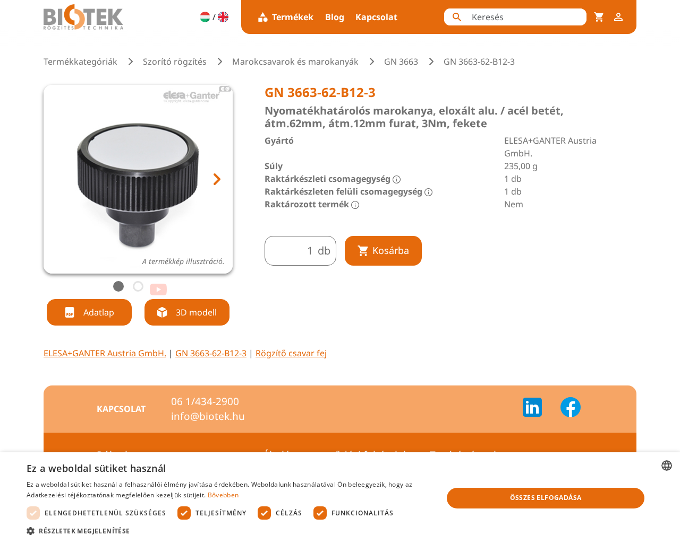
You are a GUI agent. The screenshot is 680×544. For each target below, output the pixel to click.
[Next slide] (216, 179)
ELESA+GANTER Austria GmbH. (105, 353)
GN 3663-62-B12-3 (210, 353)
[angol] (223, 17)
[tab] (118, 286)
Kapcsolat (376, 17)
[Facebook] (570, 408)
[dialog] (340, 498)
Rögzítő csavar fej (291, 353)
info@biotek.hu (208, 416)
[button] (229, 530)
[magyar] (205, 17)
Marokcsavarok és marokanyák (295, 61)
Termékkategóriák (80, 61)
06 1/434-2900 (205, 401)
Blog (334, 17)
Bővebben (223, 494)
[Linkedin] (539, 408)
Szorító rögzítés (175, 61)
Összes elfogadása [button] (546, 497)
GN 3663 (401, 61)
